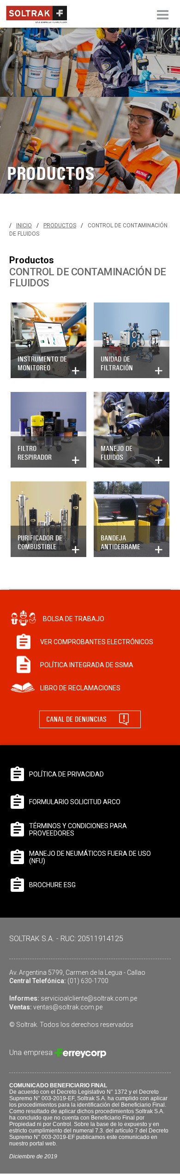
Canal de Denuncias (76, 719)
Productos (59, 225)
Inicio (24, 225)
